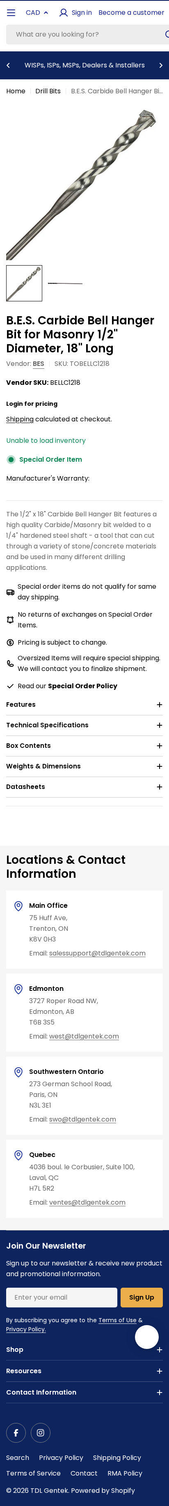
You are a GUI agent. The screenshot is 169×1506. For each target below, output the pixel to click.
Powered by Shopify (103, 1490)
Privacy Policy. (26, 1329)
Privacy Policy (61, 1457)
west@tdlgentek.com (84, 1036)
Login (14, 404)
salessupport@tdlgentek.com (97, 953)
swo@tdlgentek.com (82, 1119)
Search (17, 1457)
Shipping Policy (117, 1457)
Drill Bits (48, 91)
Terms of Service (33, 1473)
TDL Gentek (49, 1490)
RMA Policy (124, 1473)
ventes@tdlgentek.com (87, 1202)
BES (38, 363)
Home (15, 91)
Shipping (20, 419)
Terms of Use (117, 1320)
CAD (33, 12)
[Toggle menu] (11, 13)
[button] (8, 65)
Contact (84, 1473)
